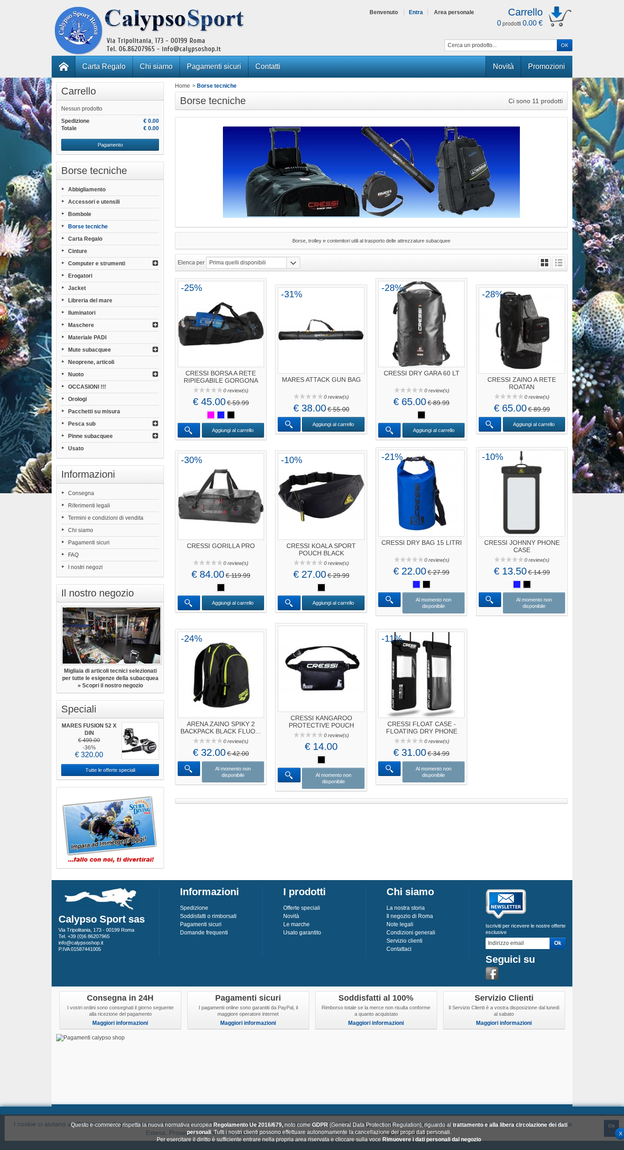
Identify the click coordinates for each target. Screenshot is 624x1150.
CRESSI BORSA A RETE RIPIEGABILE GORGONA (221, 376)
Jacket (77, 288)
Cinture (77, 251)
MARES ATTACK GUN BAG (321, 379)
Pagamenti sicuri (214, 66)
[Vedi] (189, 430)
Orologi (77, 399)
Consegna (81, 493)
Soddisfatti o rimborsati (208, 916)
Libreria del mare (90, 300)
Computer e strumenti (96, 263)
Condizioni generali (410, 932)
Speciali (78, 709)
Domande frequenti (204, 932)
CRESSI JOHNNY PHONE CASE (522, 546)
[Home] (63, 66)
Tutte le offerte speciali (110, 770)
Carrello (78, 91)
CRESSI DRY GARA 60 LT (422, 373)
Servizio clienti (404, 941)
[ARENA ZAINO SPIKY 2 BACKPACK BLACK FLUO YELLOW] (221, 675)
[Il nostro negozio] (110, 635)
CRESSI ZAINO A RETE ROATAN (521, 383)
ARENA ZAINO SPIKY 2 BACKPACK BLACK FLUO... (220, 727)
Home (182, 86)
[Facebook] (492, 973)
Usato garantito (302, 932)
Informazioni (88, 474)
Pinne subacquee (90, 436)
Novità (503, 66)
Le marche (296, 924)
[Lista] (558, 263)
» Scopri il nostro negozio (110, 685)
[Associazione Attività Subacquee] (110, 828)
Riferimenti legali (89, 505)
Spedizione (194, 908)
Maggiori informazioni (120, 1023)
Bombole (79, 214)
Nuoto (76, 374)
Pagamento (110, 145)
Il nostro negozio (97, 593)
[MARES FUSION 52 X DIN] (140, 741)
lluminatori (81, 313)
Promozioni (546, 66)
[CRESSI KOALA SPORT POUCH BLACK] (321, 496)
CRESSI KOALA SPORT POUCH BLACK (321, 549)
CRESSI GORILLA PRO (221, 545)
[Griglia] (544, 263)
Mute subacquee (89, 350)
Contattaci (399, 949)
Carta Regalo (104, 66)
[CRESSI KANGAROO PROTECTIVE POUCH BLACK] (321, 669)
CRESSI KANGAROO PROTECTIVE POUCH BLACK (321, 725)
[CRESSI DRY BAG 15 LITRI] (421, 493)
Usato (76, 448)
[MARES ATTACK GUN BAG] (321, 330)
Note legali (399, 924)
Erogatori (80, 276)
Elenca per (191, 262)
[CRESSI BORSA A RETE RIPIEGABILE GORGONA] (221, 324)
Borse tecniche (88, 226)
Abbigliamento (87, 189)
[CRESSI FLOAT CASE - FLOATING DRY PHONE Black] (421, 675)
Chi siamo (156, 66)
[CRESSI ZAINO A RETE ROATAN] (522, 330)
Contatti (267, 66)
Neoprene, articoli (91, 362)
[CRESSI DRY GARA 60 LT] (421, 324)
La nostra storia (405, 908)
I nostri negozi (85, 567)
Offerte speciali (301, 908)
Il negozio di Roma (409, 916)
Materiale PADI (87, 337)
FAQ (73, 555)
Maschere (81, 325)
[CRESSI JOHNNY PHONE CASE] (522, 493)
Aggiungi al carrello (233, 430)
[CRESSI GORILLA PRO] (221, 496)
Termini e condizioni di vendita (105, 518)
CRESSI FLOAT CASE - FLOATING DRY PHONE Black (421, 731)
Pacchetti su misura (94, 411)
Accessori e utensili (94, 202)
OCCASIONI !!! (87, 387)
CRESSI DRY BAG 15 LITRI (421, 542)
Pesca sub (81, 424)
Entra (416, 12)
